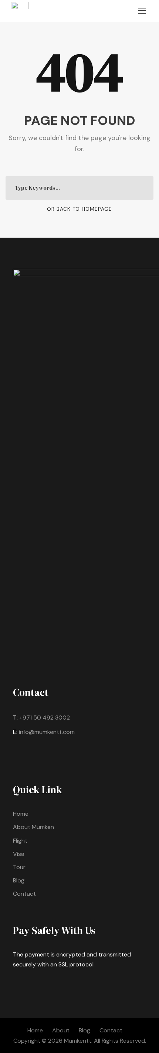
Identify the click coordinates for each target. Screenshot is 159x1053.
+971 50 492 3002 (44, 717)
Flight (20, 840)
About (61, 1030)
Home (20, 814)
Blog (18, 880)
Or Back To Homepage (79, 209)
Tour (19, 867)
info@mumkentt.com (47, 732)
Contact (24, 894)
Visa (18, 854)
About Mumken (33, 827)
